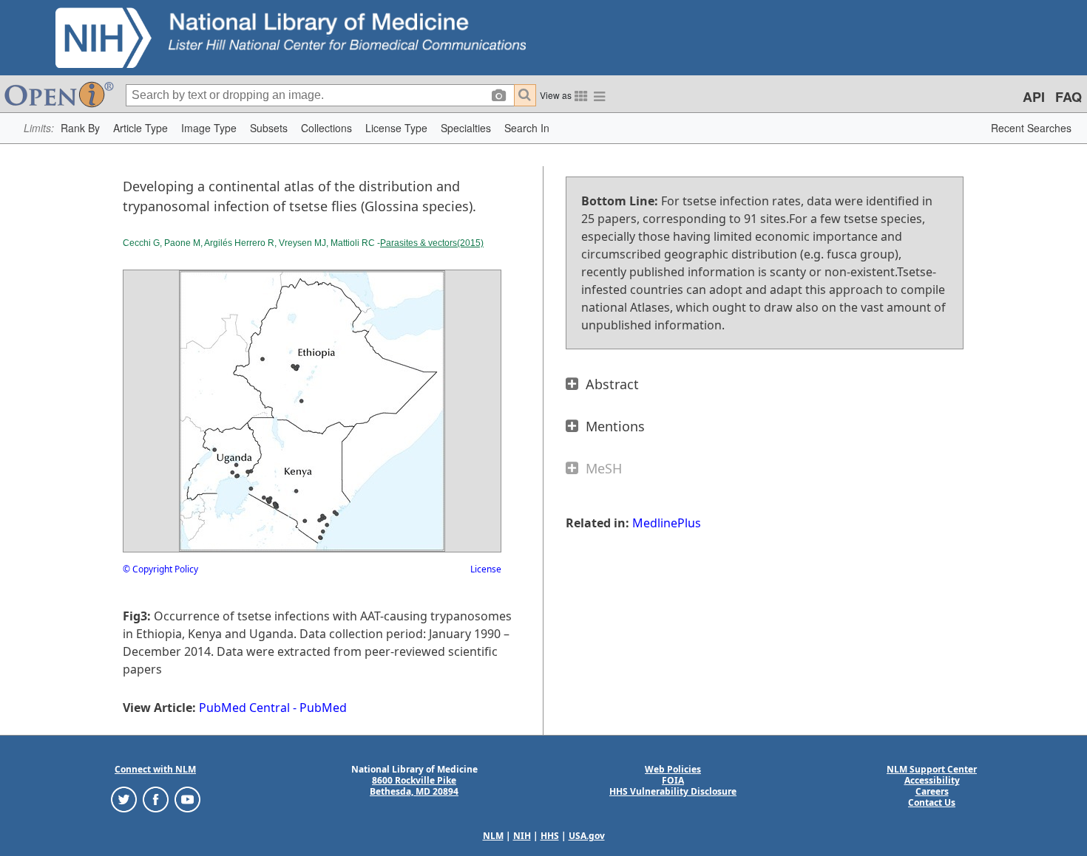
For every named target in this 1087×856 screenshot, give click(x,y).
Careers (932, 791)
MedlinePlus (666, 523)
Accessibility (932, 780)
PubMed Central (244, 707)
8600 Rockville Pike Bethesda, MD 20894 (414, 786)
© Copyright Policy (160, 569)
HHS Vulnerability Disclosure (672, 791)
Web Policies (673, 769)
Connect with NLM (155, 769)
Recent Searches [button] (1031, 127)
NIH (522, 835)
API (1034, 96)
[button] (80, 128)
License (485, 569)
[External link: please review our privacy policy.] (124, 798)
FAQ (1068, 96)
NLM (493, 835)
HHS (550, 835)
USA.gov (587, 835)
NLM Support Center (932, 769)
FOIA (673, 780)
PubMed (323, 707)
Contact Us (931, 802)
